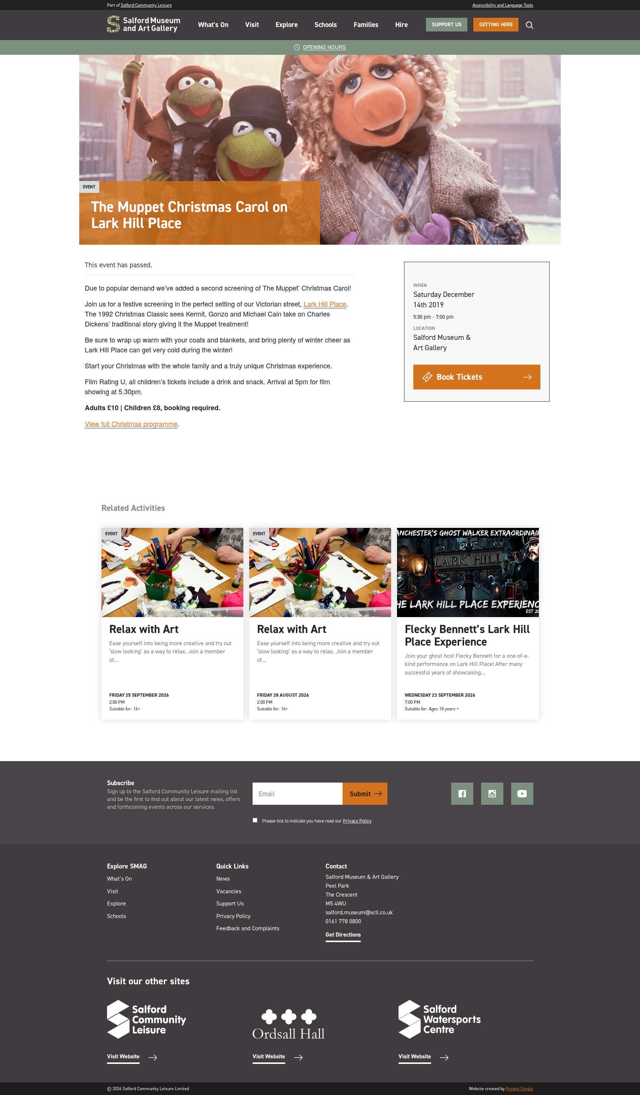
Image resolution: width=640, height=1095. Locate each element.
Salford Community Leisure (146, 5)
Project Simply (519, 1089)
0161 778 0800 (343, 921)
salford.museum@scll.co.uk (359, 912)
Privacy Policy (357, 821)
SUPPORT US (446, 24)
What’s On (119, 879)
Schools (325, 24)
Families (366, 24)
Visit (252, 24)
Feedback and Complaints (247, 928)
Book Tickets (458, 376)
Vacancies (228, 891)
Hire (401, 24)
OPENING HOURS (324, 47)
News (223, 879)
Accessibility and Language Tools (503, 5)
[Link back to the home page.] (143, 25)
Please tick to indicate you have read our (316, 821)
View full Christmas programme (131, 423)
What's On (213, 24)
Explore (287, 24)
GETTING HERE (496, 24)
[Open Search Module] (526, 25)
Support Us (230, 903)
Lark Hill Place (325, 303)
